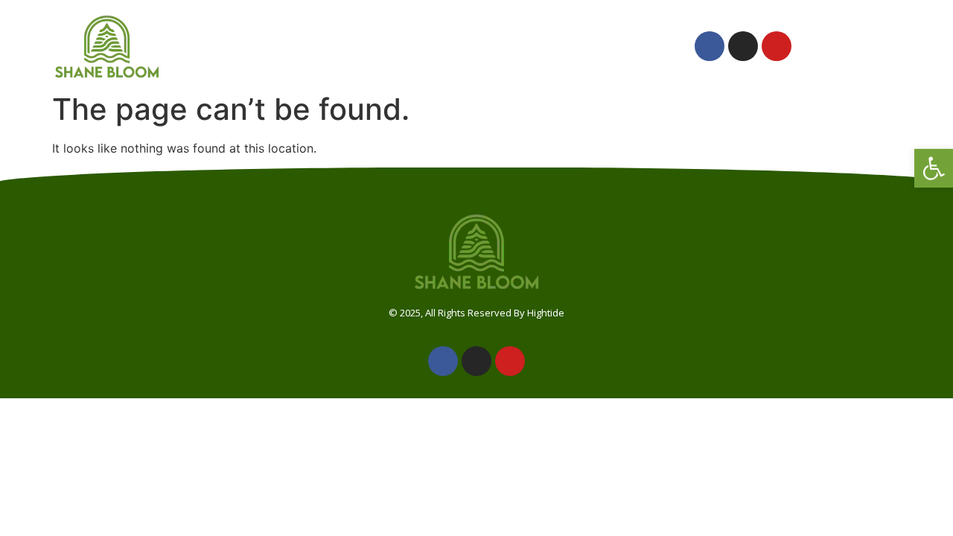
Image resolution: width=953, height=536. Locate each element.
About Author (335, 46)
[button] (933, 168)
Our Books (451, 46)
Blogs (534, 46)
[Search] (866, 46)
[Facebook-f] (709, 46)
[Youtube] (776, 46)
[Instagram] (743, 46)
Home (240, 46)
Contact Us (621, 46)
